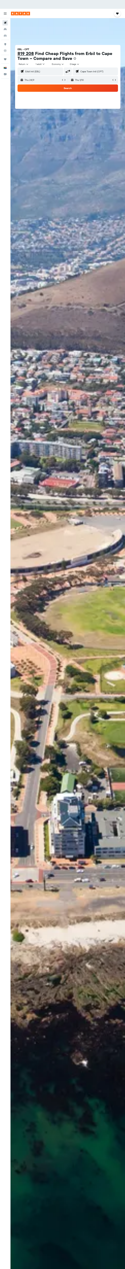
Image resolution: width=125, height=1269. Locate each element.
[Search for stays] (5, 29)
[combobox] (58, 64)
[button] (5, 13)
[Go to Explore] (5, 44)
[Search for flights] (5, 23)
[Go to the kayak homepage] (20, 13)
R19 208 (26, 53)
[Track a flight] (5, 51)
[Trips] (5, 59)
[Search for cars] (5, 36)
